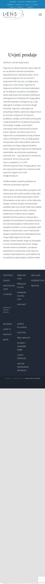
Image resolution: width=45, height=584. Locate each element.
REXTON (35, 286)
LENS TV (7, 329)
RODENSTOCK (37, 280)
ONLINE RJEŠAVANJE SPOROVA (23, 367)
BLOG (5, 340)
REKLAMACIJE (23, 338)
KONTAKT (21, 304)
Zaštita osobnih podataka (32, 378)
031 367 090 (12, 1)
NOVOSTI (7, 334)
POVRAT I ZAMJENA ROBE (21, 346)
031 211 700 (21, 1)
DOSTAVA (21, 332)
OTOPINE (7, 294)
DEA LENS (35, 275)
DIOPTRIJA (8, 275)
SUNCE (6, 280)
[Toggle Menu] (40, 15)
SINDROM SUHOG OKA (21, 295)
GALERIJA (7, 324)
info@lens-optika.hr (31, 1)
